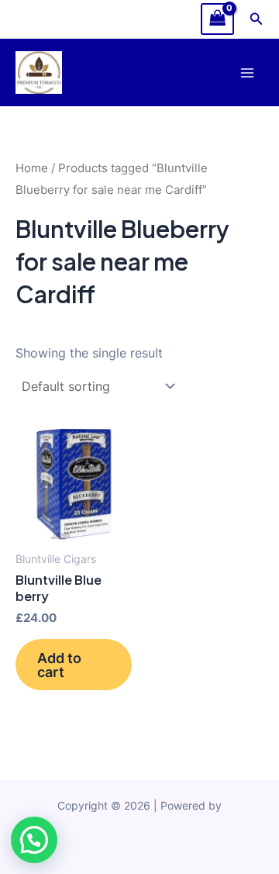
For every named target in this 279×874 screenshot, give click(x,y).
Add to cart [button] (59, 664)
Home (32, 168)
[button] (257, 19)
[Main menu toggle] (247, 72)
